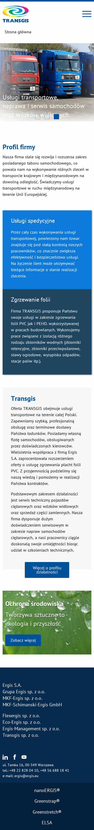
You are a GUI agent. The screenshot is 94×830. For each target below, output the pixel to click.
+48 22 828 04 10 (23, 770)
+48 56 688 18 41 (54, 770)
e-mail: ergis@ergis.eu (21, 775)
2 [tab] (47, 117)
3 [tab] (56, 117)
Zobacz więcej (23, 640)
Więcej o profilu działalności (47, 570)
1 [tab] (37, 117)
